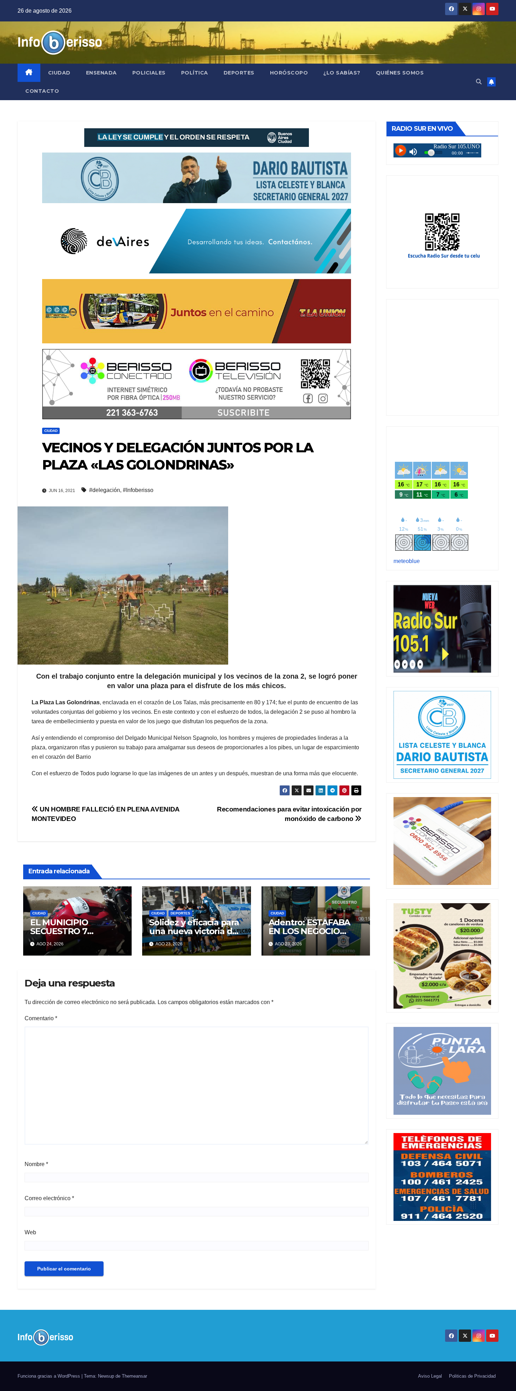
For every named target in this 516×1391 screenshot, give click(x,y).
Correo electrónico (49, 1198)
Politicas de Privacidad (472, 1376)
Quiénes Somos (400, 73)
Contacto (42, 91)
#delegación (104, 490)
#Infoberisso (138, 490)
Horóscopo (289, 73)
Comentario (41, 1018)
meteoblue (406, 561)
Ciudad (59, 73)
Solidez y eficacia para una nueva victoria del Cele (194, 931)
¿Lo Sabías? (341, 73)
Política (194, 73)
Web (30, 1232)
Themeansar (134, 1376)
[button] (479, 82)
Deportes (239, 73)
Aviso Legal (430, 1376)
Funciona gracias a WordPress (49, 1376)
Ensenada (101, 73)
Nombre (36, 1164)
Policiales (149, 73)
